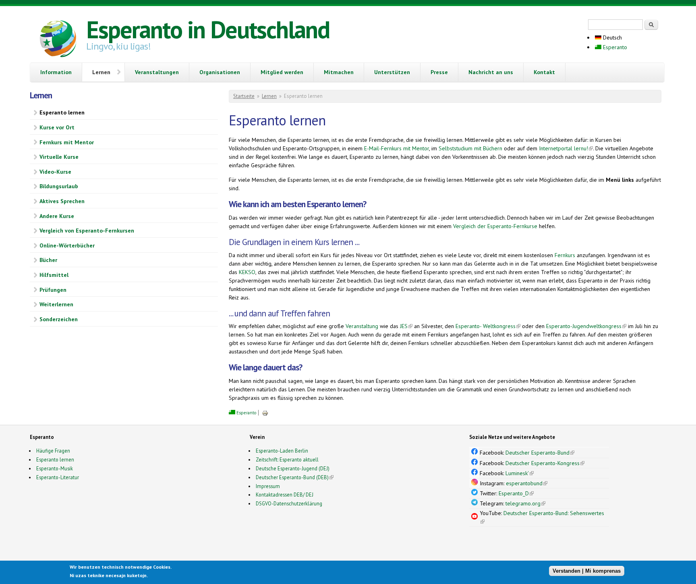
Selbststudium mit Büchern (470, 148)
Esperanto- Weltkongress (488, 326)
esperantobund (526, 483)
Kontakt (544, 72)
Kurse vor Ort (57, 127)
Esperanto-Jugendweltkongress (586, 326)
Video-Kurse (55, 171)
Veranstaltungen (157, 72)
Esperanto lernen (62, 112)
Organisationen (219, 72)
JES (406, 326)
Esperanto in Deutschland (207, 29)
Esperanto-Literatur (57, 477)
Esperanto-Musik (54, 468)
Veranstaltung (362, 326)
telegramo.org (525, 503)
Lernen (101, 72)
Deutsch (611, 37)
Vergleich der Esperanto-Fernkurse (495, 226)
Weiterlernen (56, 304)
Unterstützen (392, 72)
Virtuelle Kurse (59, 156)
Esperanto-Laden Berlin (282, 450)
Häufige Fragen (53, 450)
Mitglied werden (282, 72)
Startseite (244, 96)
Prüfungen (52, 289)
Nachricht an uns (490, 72)
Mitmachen (339, 72)
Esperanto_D (516, 493)
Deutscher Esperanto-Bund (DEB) (292, 477)
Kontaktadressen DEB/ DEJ (284, 494)
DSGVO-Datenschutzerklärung (289, 503)
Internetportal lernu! (566, 148)
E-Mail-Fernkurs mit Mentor (396, 148)
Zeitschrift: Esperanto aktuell (287, 459)
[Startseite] (58, 40)
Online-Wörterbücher (67, 245)
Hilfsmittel (53, 274)
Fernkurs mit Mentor (66, 142)
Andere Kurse (56, 216)
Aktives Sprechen (62, 201)
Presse (439, 72)
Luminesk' (519, 473)
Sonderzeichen (58, 319)
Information (56, 72)
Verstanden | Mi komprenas (587, 571)
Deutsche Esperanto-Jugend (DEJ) (292, 468)
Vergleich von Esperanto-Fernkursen (86, 230)
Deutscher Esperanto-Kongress (544, 463)
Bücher (48, 260)
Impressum (268, 486)
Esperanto (614, 47)
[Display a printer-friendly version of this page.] (265, 413)
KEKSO (247, 272)
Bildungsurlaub (58, 186)
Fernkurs (565, 255)
